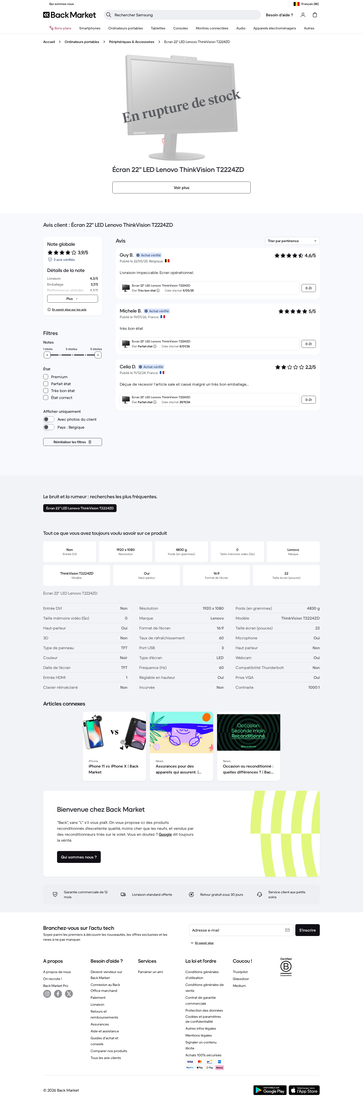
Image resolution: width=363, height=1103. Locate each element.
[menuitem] (90, 28)
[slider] (47, 355)
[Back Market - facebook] (58, 994)
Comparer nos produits (109, 1051)
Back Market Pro (55, 985)
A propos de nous (57, 972)
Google (165, 834)
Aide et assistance (105, 1031)
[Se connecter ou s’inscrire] (303, 15)
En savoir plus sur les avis (69, 309)
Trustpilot (240, 972)
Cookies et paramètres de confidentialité (203, 1019)
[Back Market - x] (69, 994)
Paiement (98, 997)
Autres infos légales (200, 1028)
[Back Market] (69, 15)
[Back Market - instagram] (47, 994)
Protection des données (204, 1010)
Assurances (100, 1024)
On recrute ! (52, 979)
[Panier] (315, 15)
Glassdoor (241, 979)
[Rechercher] (109, 15)
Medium (239, 985)
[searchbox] (186, 15)
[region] (181, 747)
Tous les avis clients (106, 1058)
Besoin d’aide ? (279, 14)
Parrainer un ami (150, 972)
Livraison (97, 1004)
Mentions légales (198, 1035)
